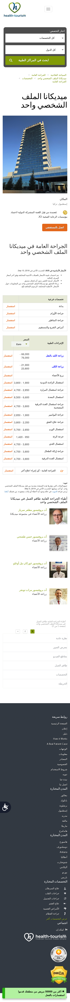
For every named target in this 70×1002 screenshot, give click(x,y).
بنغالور (64, 795)
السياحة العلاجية (58, 75)
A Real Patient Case (57, 744)
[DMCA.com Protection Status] (59, 975)
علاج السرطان (52, 888)
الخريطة (63, 683)
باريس (64, 877)
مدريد (64, 816)
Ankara (63, 852)
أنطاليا (64, 857)
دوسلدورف (62, 847)
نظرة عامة (61, 638)
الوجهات (63, 749)
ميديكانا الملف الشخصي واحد (52, 78)
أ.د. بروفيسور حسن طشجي (32, 537)
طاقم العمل (61, 665)
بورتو (64, 872)
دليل (65, 734)
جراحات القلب (52, 893)
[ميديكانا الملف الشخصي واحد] (35, 154)
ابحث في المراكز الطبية (33, 60)
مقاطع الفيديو (60, 656)
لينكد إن (60, 930)
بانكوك (64, 801)
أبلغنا (6, 491)
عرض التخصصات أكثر (56, 919)
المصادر (63, 759)
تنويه (65, 774)
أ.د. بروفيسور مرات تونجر (33, 590)
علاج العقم (54, 904)
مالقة (64, 821)
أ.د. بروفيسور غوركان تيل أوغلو (30, 563)
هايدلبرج (63, 831)
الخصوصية (62, 764)
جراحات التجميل (51, 899)
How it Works (60, 739)
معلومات (63, 754)
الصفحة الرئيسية (59, 724)
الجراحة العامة (39, 75)
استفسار (10, 306)
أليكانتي (63, 867)
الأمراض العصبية (51, 909)
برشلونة (63, 806)
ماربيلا (64, 826)
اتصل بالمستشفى (55, 227)
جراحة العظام (52, 914)
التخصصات (27, 78)
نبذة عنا (63, 780)
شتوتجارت (62, 862)
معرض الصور (60, 647)
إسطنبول (62, 811)
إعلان (64, 729)
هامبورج (63, 842)
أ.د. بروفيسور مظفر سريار (32, 510)
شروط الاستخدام (59, 769)
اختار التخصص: (57, 31)
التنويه (54, 491)
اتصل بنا (63, 785)
